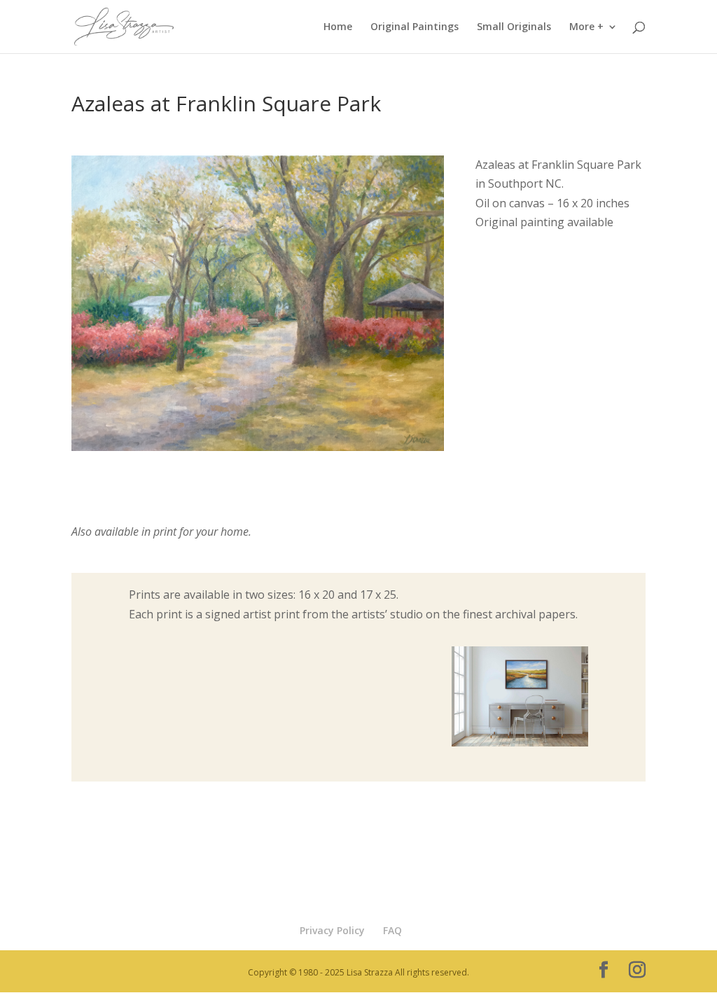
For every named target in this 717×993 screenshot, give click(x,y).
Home (337, 27)
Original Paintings (414, 27)
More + (586, 27)
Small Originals (514, 27)
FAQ (392, 930)
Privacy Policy (332, 930)
